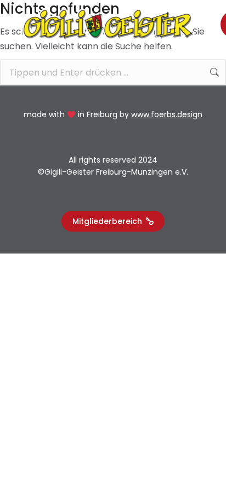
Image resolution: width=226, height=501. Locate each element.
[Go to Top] (205, 480)
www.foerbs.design (166, 114)
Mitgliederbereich (107, 221)
